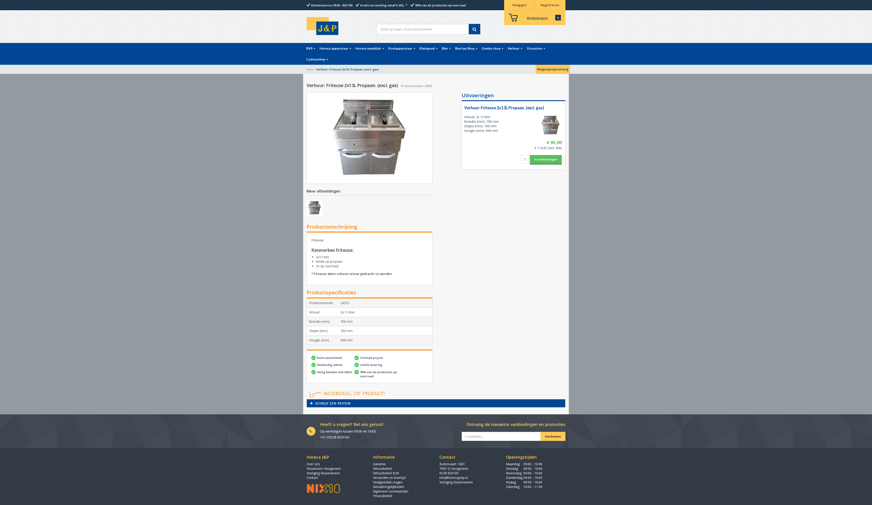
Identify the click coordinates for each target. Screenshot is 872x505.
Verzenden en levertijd (389, 477)
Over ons (313, 464)
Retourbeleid (382, 468)
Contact (312, 477)
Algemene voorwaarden (390, 491)
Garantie (379, 464)
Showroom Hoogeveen (324, 468)
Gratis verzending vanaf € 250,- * (383, 5)
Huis (310, 69)
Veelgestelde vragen (388, 482)
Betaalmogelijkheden (388, 487)
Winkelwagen (537, 18)
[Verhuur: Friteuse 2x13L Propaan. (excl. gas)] (369, 138)
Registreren (550, 5)
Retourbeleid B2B (386, 473)
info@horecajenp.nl (453, 477)
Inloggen (519, 5)
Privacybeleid (382, 496)
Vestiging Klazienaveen (323, 473)
